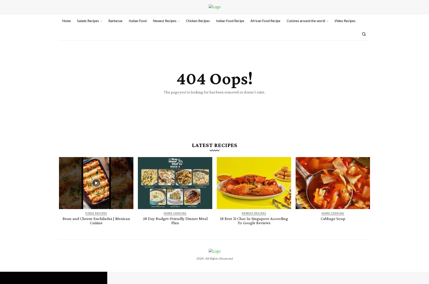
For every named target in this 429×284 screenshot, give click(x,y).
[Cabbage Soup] (333, 183)
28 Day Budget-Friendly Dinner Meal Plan (175, 220)
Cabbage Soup (333, 218)
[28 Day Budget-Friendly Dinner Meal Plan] (175, 183)
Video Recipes (96, 213)
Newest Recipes (254, 213)
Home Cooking (175, 213)
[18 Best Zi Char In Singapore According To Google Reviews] (254, 183)
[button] (364, 34)
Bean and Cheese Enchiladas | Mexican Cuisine (96, 220)
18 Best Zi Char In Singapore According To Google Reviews (254, 220)
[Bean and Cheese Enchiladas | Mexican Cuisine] (96, 183)
